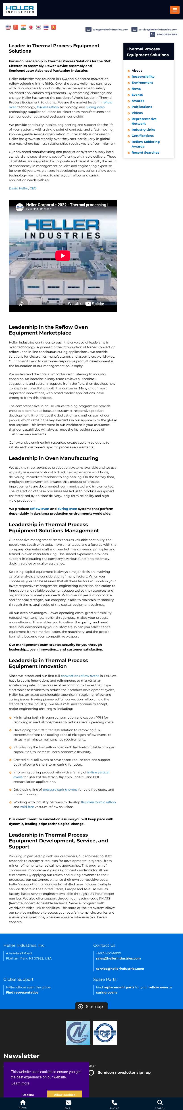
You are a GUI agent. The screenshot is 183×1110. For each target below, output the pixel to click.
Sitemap (91, 1006)
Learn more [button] (20, 1083)
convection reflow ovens (80, 676)
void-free (27, 807)
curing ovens (106, 992)
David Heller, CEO (23, 188)
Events (137, 95)
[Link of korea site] (38, 27)
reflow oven (39, 509)
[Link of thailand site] (46, 27)
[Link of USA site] (8, 27)
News (136, 89)
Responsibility (143, 77)
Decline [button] (28, 1095)
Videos (137, 113)
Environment (142, 83)
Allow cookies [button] (64, 1095)
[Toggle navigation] (175, 10)
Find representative (22, 992)
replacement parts (119, 987)
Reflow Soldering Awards (146, 144)
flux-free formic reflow (98, 802)
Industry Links (143, 130)
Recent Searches (145, 152)
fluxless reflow (48, 107)
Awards (138, 101)
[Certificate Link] (78, 1033)
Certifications (143, 136)
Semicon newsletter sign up (124, 1072)
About (137, 71)
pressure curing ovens (60, 790)
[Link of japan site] (30, 27)
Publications (142, 107)
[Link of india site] (23, 27)
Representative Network (144, 121)
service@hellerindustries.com (158, 29)
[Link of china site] (15, 27)
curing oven (95, 107)
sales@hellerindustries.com (111, 29)
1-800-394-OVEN (166, 34)
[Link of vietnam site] (53, 27)
